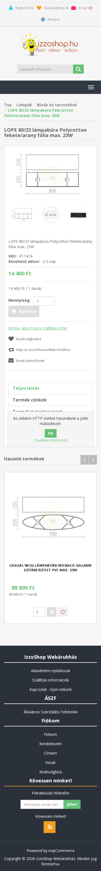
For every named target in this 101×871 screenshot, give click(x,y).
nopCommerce (61, 850)
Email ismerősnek (30, 360)
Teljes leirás (26, 388)
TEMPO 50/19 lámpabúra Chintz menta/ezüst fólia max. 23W (50, 567)
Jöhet (72, 804)
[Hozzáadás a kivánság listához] (63, 612)
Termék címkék (30, 400)
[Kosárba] (52, 612)
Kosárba (28, 311)
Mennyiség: (19, 300)
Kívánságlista (50, 771)
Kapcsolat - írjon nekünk (51, 689)
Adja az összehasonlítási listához (43, 349)
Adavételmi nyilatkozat (50, 670)
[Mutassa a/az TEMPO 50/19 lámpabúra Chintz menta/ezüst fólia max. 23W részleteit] (50, 518)
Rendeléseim (50, 743)
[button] (91, 87)
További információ (51, 440)
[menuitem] (50, 671)
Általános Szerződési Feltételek (51, 711)
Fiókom (50, 734)
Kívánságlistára (28, 338)
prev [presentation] (85, 459)
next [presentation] (93, 459)
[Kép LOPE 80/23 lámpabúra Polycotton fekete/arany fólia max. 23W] (50, 173)
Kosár (51, 762)
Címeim (50, 753)
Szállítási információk (50, 680)
